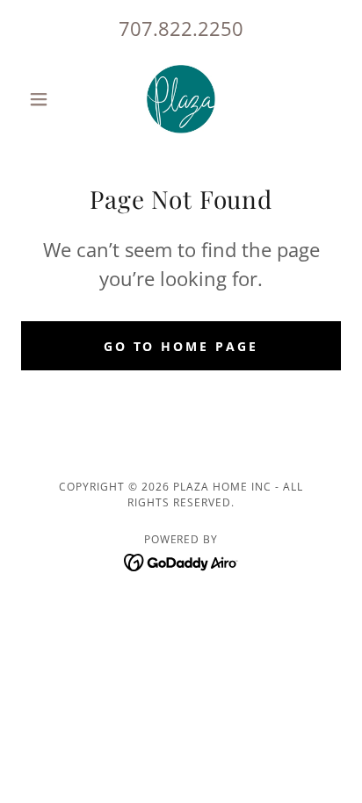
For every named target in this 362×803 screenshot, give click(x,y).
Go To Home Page (181, 346)
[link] (181, 99)
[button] (45, 99)
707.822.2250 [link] (181, 28)
